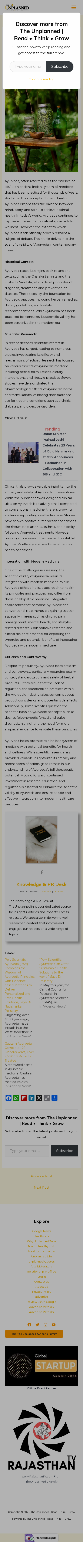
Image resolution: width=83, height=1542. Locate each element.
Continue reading (41, 79)
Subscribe (59, 67)
